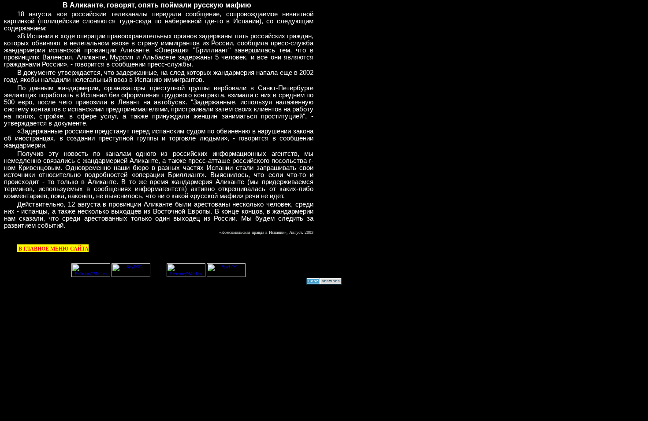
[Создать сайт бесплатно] (324, 283)
